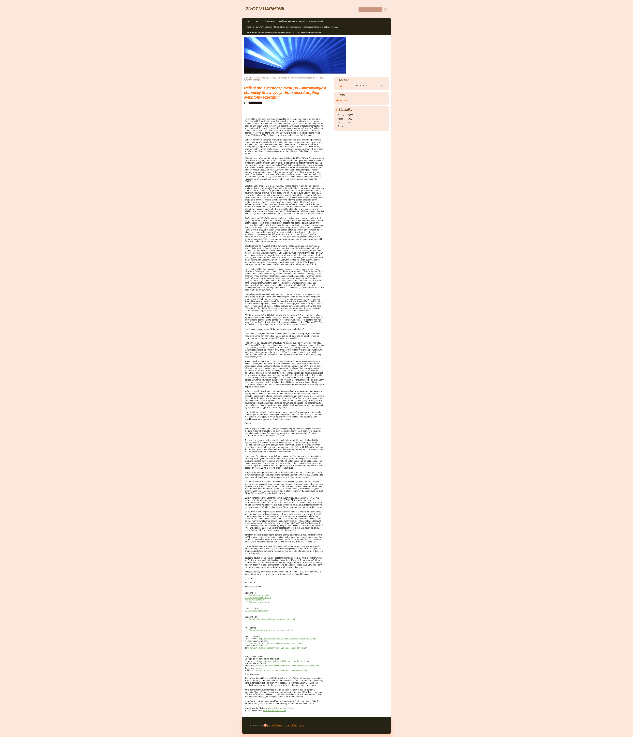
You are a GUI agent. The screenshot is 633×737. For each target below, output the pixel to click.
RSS (302, 725)
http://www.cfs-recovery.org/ (257, 611)
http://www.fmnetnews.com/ (257, 595)
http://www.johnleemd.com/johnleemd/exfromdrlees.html (270, 619)
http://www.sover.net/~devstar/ (258, 602)
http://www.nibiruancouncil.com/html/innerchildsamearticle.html (279, 670)
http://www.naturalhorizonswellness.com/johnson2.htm (269, 630)
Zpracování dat (291, 725)
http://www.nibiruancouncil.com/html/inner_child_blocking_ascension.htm (286, 666)
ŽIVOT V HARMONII (265, 8)
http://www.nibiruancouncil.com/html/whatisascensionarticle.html (287, 639)
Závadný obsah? (275, 725)
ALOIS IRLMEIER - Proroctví (309, 32)
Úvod (249, 21)
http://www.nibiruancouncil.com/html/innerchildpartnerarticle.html (281, 661)
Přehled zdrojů (342, 100)
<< (341, 85)
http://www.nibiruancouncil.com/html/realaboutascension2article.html (276, 648)
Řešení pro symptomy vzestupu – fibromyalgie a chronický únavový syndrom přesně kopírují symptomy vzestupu (292, 27)
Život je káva (270, 21)
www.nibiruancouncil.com (274, 710)
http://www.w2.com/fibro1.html (258, 597)
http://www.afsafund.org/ (255, 600)
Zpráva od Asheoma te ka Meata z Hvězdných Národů (301, 21)
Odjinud (258, 21)
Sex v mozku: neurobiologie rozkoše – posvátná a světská (270, 32)
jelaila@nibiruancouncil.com (280, 708)
